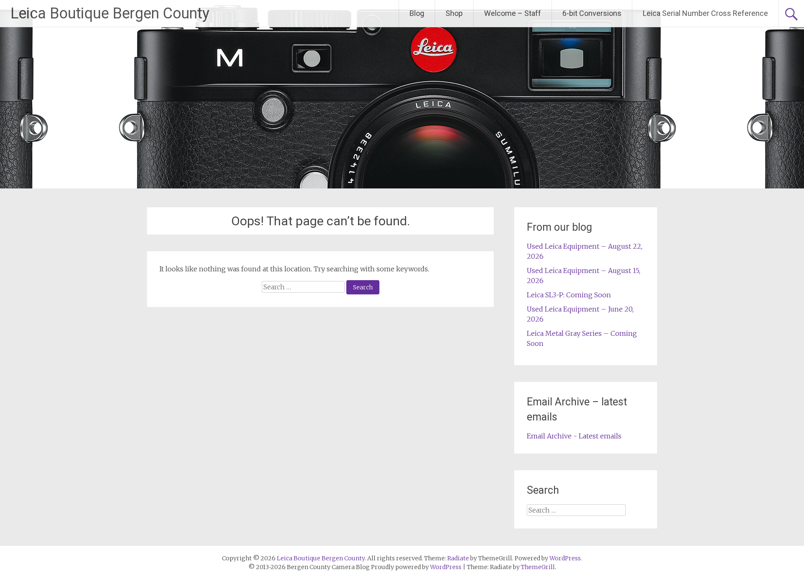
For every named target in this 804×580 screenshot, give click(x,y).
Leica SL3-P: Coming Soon (569, 295)
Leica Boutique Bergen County (109, 13)
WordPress (445, 567)
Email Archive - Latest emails (574, 436)
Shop (454, 13)
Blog (417, 13)
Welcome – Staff (512, 13)
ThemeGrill (538, 567)
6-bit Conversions (591, 13)
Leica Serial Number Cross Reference (705, 13)
